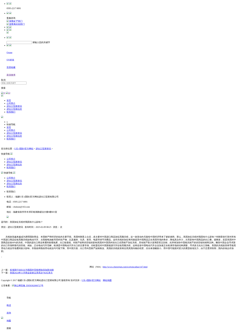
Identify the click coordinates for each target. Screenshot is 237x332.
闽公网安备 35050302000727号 (28, 285)
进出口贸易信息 (14, 109)
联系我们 (11, 112)
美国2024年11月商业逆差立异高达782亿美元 (31, 273)
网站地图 (107, 280)
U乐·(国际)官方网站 (23, 148)
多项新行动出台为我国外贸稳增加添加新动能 (32, 270)
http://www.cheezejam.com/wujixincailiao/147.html (125, 267)
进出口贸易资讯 (14, 106)
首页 (9, 100)
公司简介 (11, 103)
